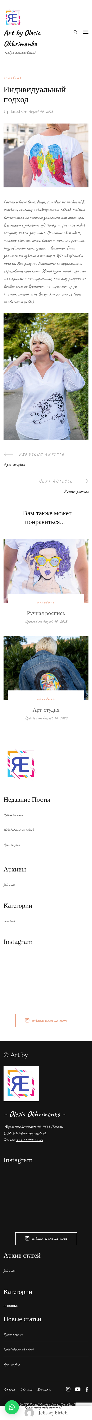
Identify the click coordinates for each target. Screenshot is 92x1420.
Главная (10, 1389)
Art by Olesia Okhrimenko (22, 38)
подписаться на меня (49, 1020)
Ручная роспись (46, 613)
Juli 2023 (9, 884)
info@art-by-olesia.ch (31, 1133)
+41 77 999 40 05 (29, 1139)
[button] (12, 1407)
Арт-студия (46, 710)
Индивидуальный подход (19, 829)
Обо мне (26, 1389)
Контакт (44, 1389)
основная (12, 77)
